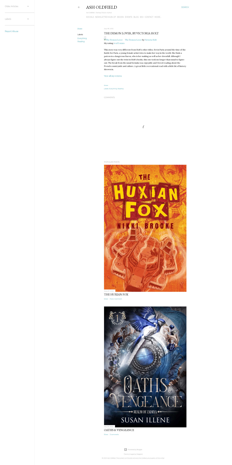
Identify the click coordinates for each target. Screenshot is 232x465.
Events (128, 17)
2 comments (114, 434)
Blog (136, 17)
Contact (149, 17)
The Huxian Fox (116, 294)
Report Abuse (11, 31)
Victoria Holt (151, 40)
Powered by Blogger (135, 449)
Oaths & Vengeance (119, 430)
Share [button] (79, 29)
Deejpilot (140, 454)
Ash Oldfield (101, 7)
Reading (81, 41)
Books (120, 17)
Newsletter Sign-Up (105, 17)
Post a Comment (116, 299)
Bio (141, 17)
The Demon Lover (133, 40)
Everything (82, 38)
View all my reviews (113, 76)
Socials (90, 17)
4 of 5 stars (119, 43)
